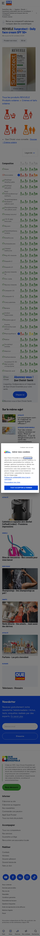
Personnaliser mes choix (12, 482)
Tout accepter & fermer (21, 488)
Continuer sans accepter (26, 447)
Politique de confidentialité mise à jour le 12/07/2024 (17, 478)
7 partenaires (28, 458)
